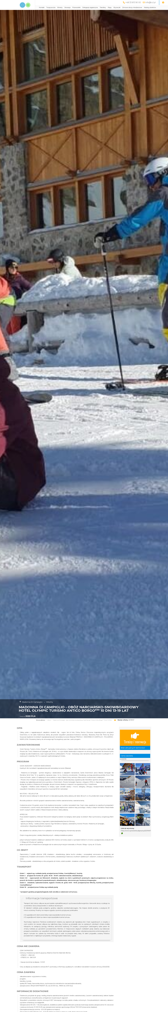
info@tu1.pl (150, 2)
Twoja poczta (50, 7)
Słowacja (67, 7)
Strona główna (40, 720)
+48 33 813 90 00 (133, 2)
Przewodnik (76, 7)
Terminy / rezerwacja (135, 742)
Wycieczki (116, 7)
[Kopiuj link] (122, 833)
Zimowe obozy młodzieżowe (132, 7)
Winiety (60, 7)
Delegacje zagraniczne (90, 7)
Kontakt (41, 7)
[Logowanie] (163, 2)
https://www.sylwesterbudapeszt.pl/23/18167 (136, 831)
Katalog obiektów (150, 7)
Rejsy (110, 7)
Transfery (103, 7)
